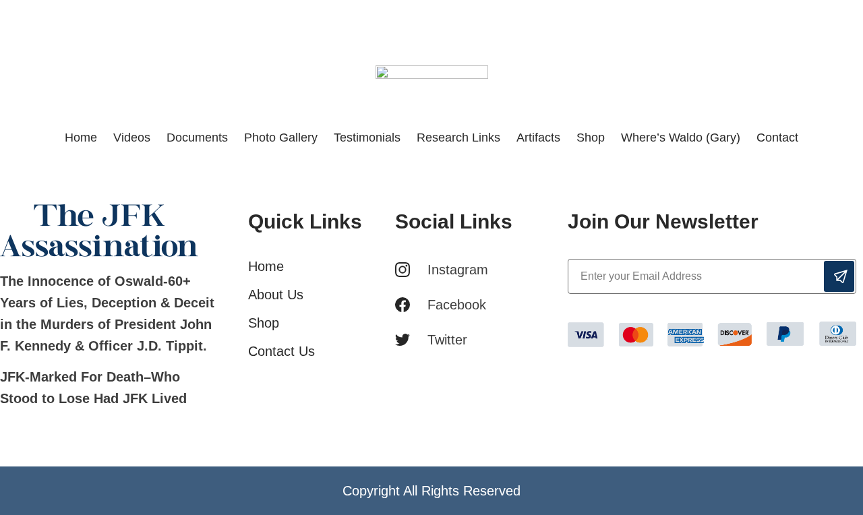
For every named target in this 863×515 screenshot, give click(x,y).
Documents (197, 137)
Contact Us (281, 351)
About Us (275, 294)
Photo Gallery (281, 137)
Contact (777, 137)
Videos (131, 137)
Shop (590, 137)
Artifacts (538, 137)
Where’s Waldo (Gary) (680, 137)
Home (81, 137)
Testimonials (367, 137)
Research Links (458, 137)
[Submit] (839, 276)
